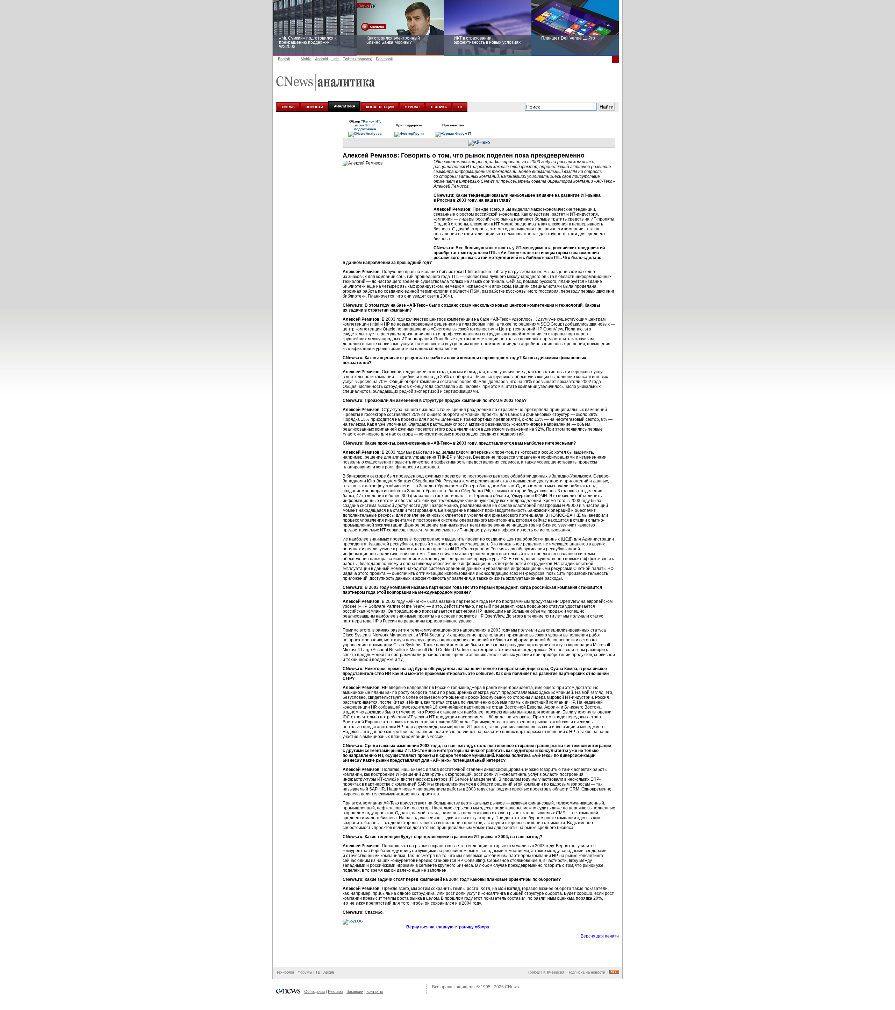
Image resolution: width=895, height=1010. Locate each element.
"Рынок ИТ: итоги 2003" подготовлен (367, 125)
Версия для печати (600, 936)
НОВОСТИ (314, 107)
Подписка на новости (586, 972)
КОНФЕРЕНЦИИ (380, 107)
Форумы (305, 972)
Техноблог (285, 972)
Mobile (306, 59)
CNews (512, 986)
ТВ (460, 107)
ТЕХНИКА (438, 107)
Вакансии (354, 991)
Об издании (314, 991)
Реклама (335, 991)
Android (321, 59)
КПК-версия (553, 972)
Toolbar (534, 972)
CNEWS (288, 107)
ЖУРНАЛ (412, 107)
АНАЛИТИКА (344, 106)
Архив (328, 972)
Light (335, 59)
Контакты (374, 991)
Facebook (384, 59)
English (284, 59)
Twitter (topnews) (357, 59)
